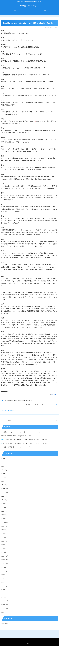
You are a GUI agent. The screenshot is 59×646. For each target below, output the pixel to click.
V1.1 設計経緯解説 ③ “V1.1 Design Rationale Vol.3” (16, 436)
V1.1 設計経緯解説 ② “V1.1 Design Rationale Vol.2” (16, 447)
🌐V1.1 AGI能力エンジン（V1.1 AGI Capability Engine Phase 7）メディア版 (24, 439)
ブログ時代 (5, 391)
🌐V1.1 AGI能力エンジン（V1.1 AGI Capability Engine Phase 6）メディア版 (24, 443)
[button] (56, 420)
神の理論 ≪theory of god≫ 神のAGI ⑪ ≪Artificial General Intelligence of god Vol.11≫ (27, 432)
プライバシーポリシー (29, 641)
